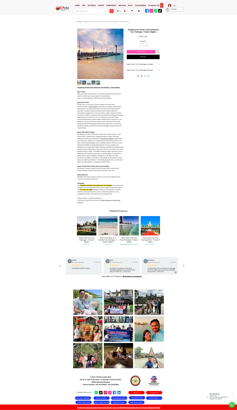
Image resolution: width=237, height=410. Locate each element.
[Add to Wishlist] (158, 52)
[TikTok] (160, 11)
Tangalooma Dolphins (107, 138)
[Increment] (146, 45)
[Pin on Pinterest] (141, 76)
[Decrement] (140, 45)
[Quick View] (86, 226)
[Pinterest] (105, 392)
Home (79, 21)
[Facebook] (147, 11)
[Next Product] (163, 226)
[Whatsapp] (155, 11)
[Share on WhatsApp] (145, 76)
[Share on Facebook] (138, 76)
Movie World (93, 106)
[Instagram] (151, 11)
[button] (83, 5)
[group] (118, 232)
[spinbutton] (143, 45)
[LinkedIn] (119, 392)
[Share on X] (148, 76)
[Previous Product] (74, 226)
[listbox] (176, 9)
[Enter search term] (111, 11)
